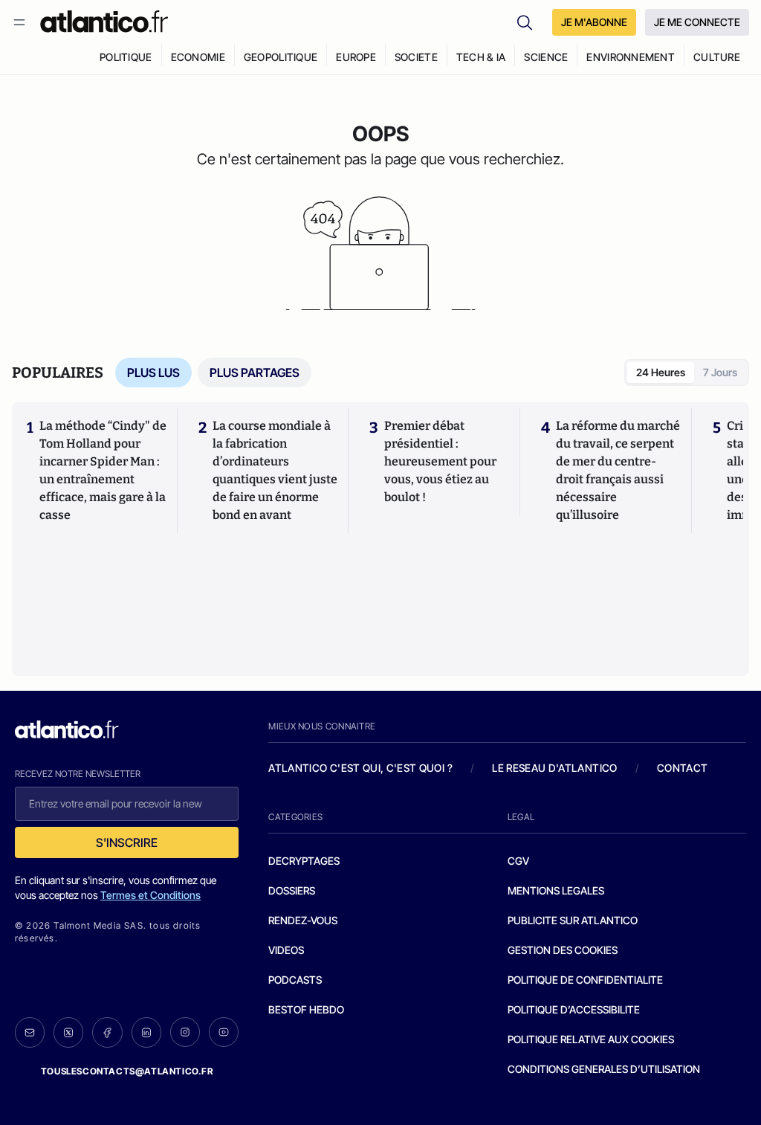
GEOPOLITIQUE (280, 57)
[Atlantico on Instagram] (185, 1032)
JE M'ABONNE (594, 22)
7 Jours (720, 372)
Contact (682, 767)
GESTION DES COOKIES (563, 950)
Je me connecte (697, 22)
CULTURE (716, 57)
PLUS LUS (153, 372)
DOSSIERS (291, 890)
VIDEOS (286, 950)
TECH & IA (481, 57)
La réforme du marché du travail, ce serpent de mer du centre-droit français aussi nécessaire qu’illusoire (618, 470)
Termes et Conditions (150, 895)
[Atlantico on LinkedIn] (146, 1032)
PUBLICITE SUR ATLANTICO (573, 920)
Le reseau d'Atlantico (554, 767)
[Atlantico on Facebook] (107, 1032)
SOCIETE (416, 57)
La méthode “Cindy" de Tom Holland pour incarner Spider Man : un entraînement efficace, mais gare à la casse (102, 470)
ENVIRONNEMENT (630, 57)
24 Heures (660, 372)
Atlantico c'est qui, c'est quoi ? (360, 767)
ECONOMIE (198, 57)
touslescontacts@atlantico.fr (127, 1071)
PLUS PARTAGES (254, 372)
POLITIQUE (126, 57)
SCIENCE (546, 57)
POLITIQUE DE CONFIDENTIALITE (585, 979)
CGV (518, 860)
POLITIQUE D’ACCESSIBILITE (574, 1009)
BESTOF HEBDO (306, 1009)
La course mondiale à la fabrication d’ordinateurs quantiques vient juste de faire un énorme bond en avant (275, 470)
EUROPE (356, 57)
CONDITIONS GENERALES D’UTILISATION (604, 1069)
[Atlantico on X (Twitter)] (68, 1032)
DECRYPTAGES (304, 860)
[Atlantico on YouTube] (224, 1032)
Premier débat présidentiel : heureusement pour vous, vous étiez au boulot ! (440, 461)
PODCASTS (295, 979)
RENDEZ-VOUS (302, 920)
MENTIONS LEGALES (556, 890)
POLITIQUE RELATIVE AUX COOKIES (591, 1039)
